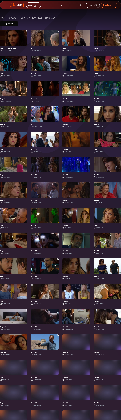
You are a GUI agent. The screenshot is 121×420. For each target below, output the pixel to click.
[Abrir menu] (6, 5)
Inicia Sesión (92, 5)
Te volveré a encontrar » (30, 18)
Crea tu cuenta (108, 5)
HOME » (3, 18)
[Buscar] (81, 5)
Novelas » (12, 18)
